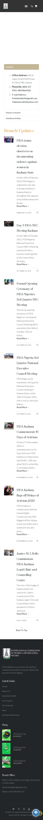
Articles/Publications (11, 715)
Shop (4, 710)
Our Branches (7, 705)
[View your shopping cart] (36, 6)
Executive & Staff (9, 696)
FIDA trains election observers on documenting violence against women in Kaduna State (27, 156)
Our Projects (7, 701)
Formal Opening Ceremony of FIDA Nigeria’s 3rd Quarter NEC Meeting (27, 294)
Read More (22, 206)
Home (17, 32)
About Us (6, 691)
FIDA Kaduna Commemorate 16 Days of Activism (27, 432)
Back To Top (21, 630)
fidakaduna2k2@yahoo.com (25, 102)
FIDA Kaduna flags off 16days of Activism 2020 (28, 495)
